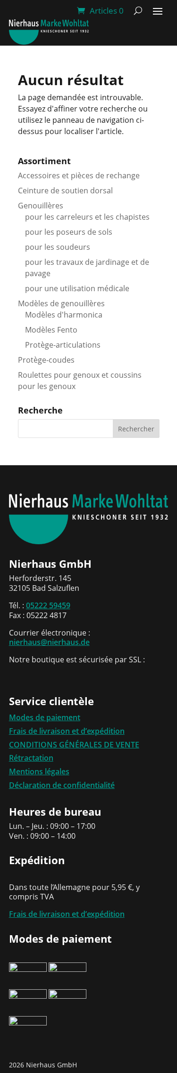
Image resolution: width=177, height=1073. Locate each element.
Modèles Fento (51, 330)
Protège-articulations (63, 345)
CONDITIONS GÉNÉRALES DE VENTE (74, 744)
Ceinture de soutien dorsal (65, 190)
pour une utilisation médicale (77, 288)
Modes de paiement (44, 717)
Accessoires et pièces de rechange (79, 175)
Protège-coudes (46, 360)
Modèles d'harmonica (63, 315)
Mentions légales (39, 771)
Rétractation (31, 758)
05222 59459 (48, 605)
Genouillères (40, 205)
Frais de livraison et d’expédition (67, 731)
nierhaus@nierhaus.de (49, 642)
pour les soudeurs (57, 247)
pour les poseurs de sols (68, 232)
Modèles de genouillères (61, 303)
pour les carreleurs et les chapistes (87, 217)
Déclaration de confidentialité (62, 785)
